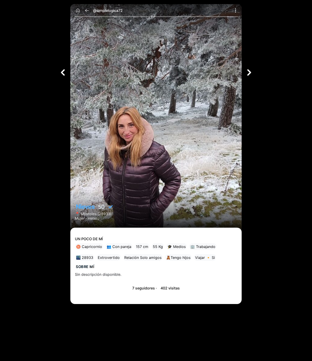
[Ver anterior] (63, 72)
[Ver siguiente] (249, 72)
